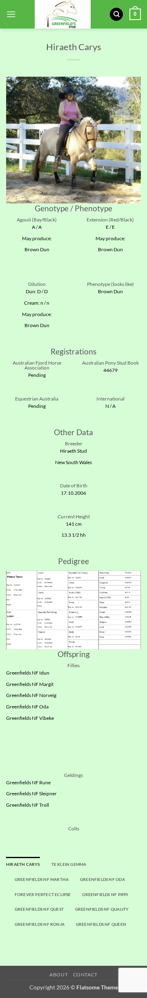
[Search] (116, 14)
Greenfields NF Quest (39, 909)
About (58, 974)
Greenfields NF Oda (102, 879)
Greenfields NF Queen (101, 924)
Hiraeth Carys (23, 864)
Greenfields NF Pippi (105, 894)
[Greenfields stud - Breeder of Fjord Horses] (62, 14)
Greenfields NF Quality (102, 909)
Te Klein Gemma (69, 864)
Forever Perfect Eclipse (43, 894)
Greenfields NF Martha (42, 879)
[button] (11, 14)
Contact (85, 974)
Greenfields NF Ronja (40, 924)
